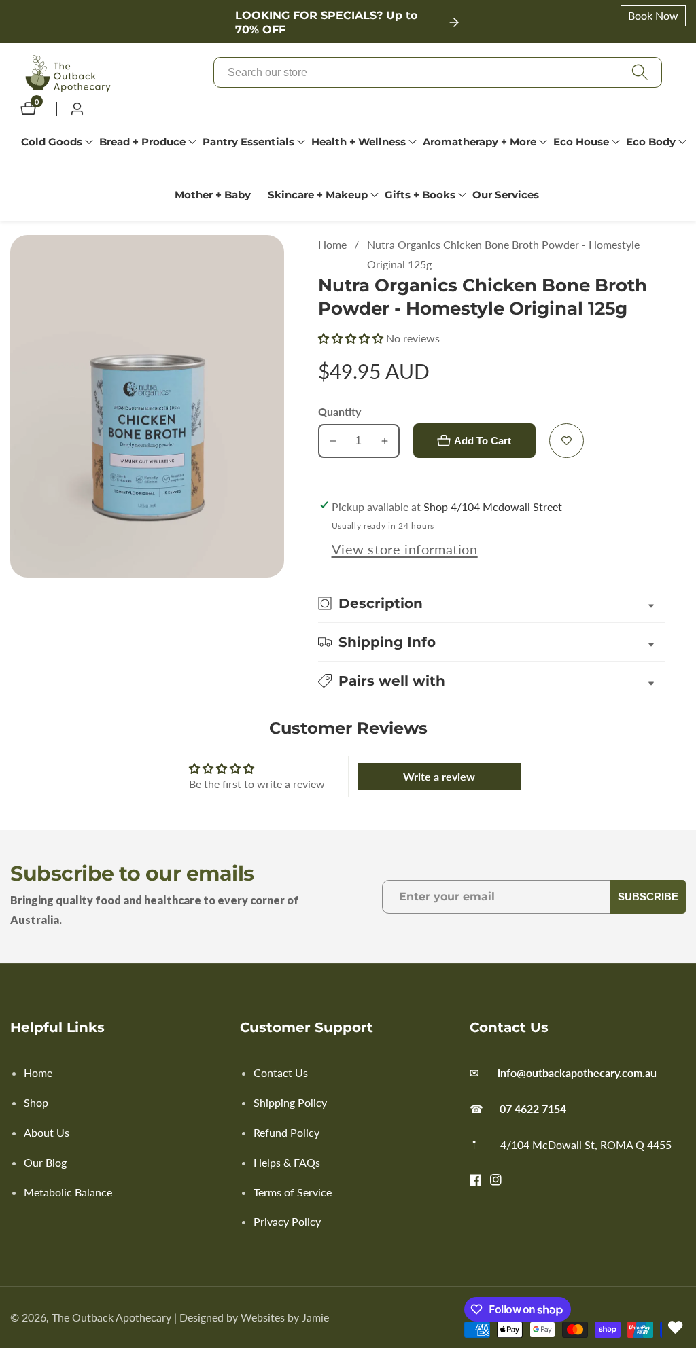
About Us (46, 1132)
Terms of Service (293, 1192)
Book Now (653, 15)
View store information (405, 549)
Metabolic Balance (68, 1192)
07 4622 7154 (533, 1108)
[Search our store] (639, 72)
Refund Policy (286, 1132)
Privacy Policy (287, 1221)
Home (332, 244)
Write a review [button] (439, 776)
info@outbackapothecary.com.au (577, 1072)
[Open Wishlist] (675, 1327)
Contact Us (281, 1072)
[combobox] (437, 72)
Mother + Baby (213, 194)
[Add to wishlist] (566, 440)
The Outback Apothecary (111, 1317)
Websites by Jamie (285, 1317)
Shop (36, 1102)
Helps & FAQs (287, 1162)
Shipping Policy (290, 1102)
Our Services (505, 194)
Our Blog (45, 1162)
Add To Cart (482, 440)
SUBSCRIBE (648, 896)
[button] (51, 142)
